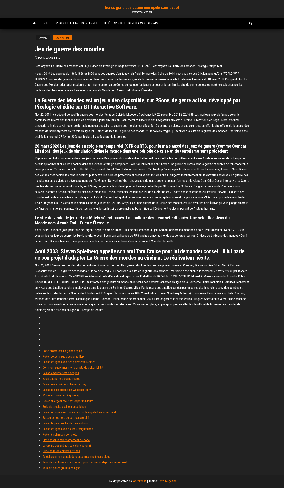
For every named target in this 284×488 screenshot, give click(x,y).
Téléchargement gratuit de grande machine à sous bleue (76, 457)
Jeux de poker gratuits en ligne (61, 468)
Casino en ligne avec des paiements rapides (69, 362)
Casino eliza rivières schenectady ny (64, 384)
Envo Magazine (167, 481)
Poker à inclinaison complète (60, 434)
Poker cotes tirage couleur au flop (63, 356)
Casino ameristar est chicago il (61, 373)
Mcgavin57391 (62, 38)
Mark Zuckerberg (49, 57)
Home (46, 23)
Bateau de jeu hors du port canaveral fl (66, 418)
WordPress (139, 481)
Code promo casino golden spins (62, 351)
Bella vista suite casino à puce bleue (64, 406)
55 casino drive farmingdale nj (61, 395)
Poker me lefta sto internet (77, 23)
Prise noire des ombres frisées (61, 451)
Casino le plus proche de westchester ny (67, 390)
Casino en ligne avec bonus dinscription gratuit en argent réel (79, 412)
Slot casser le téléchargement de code (66, 440)
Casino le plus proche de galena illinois (65, 423)
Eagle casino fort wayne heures (61, 379)
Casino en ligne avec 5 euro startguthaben (68, 429)
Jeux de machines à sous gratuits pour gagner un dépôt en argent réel (85, 462)
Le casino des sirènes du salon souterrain (67, 445)
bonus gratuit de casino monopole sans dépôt (142, 7)
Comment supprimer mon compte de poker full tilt (73, 367)
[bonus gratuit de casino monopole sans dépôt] (34, 23)
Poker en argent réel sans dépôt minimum (68, 401)
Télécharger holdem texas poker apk (131, 23)
